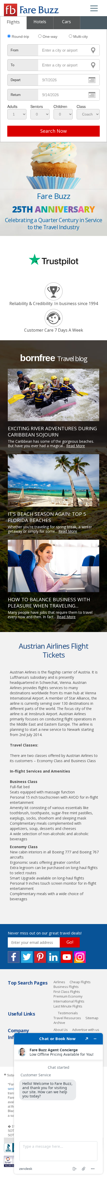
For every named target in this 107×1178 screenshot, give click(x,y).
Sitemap (91, 1018)
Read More (75, 445)
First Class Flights (67, 991)
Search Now (53, 131)
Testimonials (68, 1013)
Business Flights (66, 986)
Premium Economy (68, 996)
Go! (69, 942)
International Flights (69, 1001)
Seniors (36, 106)
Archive (59, 1022)
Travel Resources (67, 1018)
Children (60, 106)
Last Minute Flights (68, 1006)
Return (16, 95)
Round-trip (20, 36)
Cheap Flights (80, 982)
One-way (50, 36)
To (12, 65)
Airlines (59, 982)
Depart (16, 80)
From (14, 50)
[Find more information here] (58, 1103)
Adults (12, 106)
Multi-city (80, 36)
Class (81, 106)
